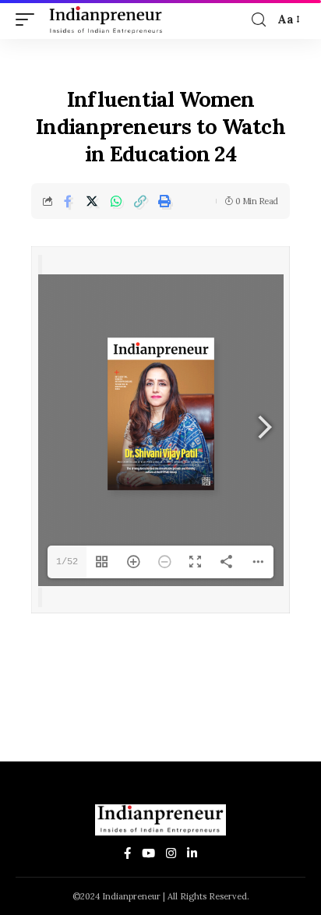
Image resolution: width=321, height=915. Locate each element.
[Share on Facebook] (68, 201)
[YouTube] (148, 854)
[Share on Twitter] (92, 201)
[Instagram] (171, 854)
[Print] (164, 201)
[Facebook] (127, 854)
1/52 (67, 561)
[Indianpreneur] (108, 19)
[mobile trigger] (29, 19)
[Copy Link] (140, 201)
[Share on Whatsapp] (116, 201)
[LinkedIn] (192, 854)
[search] (259, 20)
